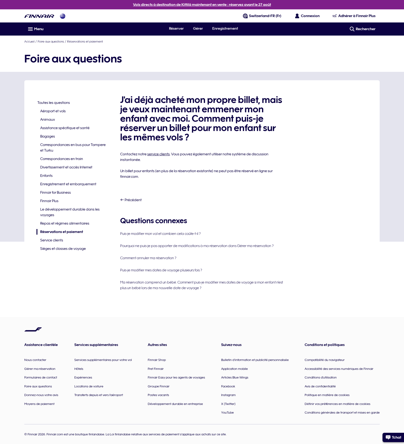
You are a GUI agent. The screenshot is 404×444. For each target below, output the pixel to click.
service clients (158, 154)
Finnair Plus (49, 201)
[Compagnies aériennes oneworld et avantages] (62, 16)
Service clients (51, 240)
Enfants (46, 176)
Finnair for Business (55, 192)
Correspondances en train (61, 159)
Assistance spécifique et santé (65, 128)
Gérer (198, 28)
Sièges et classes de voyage (63, 249)
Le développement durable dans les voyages (70, 212)
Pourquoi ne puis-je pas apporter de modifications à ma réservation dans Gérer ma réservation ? (197, 246)
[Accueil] (39, 16)
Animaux (47, 119)
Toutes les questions (53, 103)
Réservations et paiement (85, 41)
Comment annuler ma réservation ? (148, 258)
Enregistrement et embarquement (68, 184)
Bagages (47, 136)
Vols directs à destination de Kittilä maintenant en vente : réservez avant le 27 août (202, 5)
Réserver (176, 28)
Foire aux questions (51, 41)
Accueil (29, 41)
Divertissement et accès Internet (66, 167)
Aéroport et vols (53, 111)
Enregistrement (225, 28)
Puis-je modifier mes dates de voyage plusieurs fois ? (161, 270)
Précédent (133, 200)
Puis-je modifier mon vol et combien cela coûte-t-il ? (160, 234)
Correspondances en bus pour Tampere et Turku (73, 148)
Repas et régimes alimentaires (64, 223)
